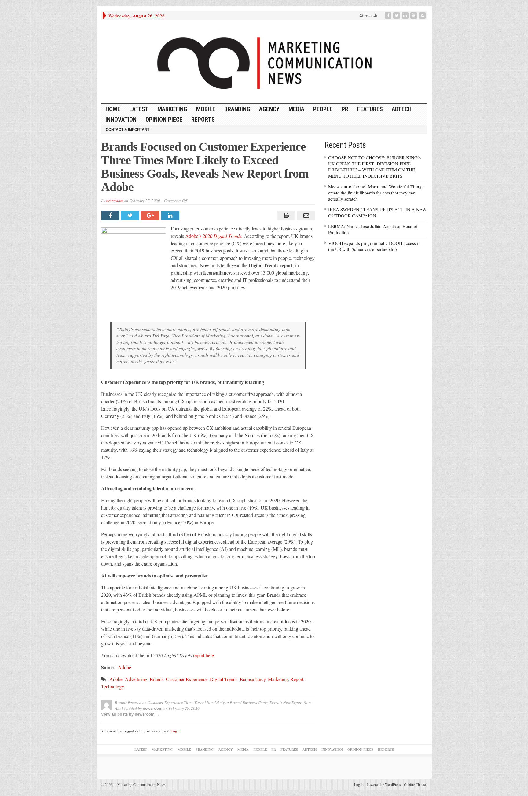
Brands (156, 679)
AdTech (402, 109)
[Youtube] (414, 15)
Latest (138, 109)
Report (296, 679)
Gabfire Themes (415, 784)
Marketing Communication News (140, 784)
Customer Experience (186, 679)
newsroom (114, 200)
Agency (269, 109)
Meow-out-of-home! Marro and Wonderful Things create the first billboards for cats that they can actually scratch (376, 192)
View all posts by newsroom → (130, 714)
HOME (112, 109)
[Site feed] (423, 15)
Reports (203, 119)
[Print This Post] (285, 215)
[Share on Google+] (151, 215)
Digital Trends (223, 679)
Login (175, 731)
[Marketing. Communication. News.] (264, 61)
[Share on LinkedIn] (171, 215)
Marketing (172, 109)
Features (370, 109)
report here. (204, 655)
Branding (237, 109)
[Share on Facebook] (111, 215)
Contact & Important (127, 129)
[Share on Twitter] (131, 215)
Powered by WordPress (384, 784)
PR (345, 109)
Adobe (124, 667)
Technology (112, 686)
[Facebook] (388, 15)
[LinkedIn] (406, 15)
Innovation (121, 119)
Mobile (205, 109)
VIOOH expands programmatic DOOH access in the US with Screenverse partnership (374, 246)
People (323, 109)
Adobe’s (213, 236)
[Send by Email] (305, 215)
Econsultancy (253, 679)
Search (370, 15)
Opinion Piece (163, 119)
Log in (359, 784)
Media (296, 109)
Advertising (136, 679)
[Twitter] (397, 15)
